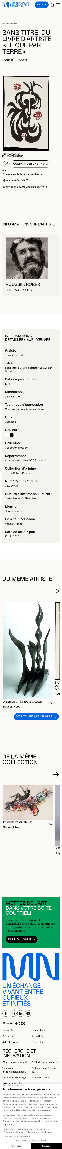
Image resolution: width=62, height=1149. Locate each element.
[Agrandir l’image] (6, 164)
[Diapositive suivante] (55, 591)
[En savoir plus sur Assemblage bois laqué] (28, 650)
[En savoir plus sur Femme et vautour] (28, 802)
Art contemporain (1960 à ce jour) (25, 460)
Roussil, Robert (14, 355)
